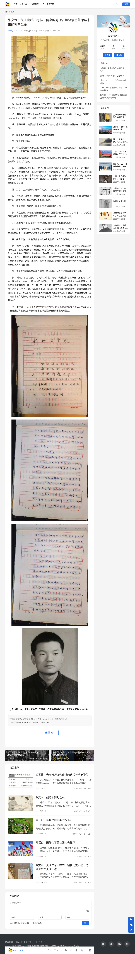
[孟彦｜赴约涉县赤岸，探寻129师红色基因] (105, 154)
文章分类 (23, 4)
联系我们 (9, 942)
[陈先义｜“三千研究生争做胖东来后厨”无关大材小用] (105, 166)
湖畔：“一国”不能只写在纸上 (112, 75)
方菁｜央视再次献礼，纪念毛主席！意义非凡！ (119, 178)
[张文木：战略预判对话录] (20, 803)
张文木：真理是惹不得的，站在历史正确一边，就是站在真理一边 (63, 867)
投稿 (126, 4)
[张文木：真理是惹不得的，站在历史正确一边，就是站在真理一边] (20, 871)
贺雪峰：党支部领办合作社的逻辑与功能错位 (62, 774)
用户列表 (38, 942)
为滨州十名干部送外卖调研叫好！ (119, 117)
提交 (85, 923)
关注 (108, 55)
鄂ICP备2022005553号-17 (50, 946)
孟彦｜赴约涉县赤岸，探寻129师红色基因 (120, 154)
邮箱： (42, 917)
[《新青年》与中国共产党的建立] (105, 191)
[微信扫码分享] (66, 950)
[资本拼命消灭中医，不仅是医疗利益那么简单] (105, 216)
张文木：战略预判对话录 (50, 797)
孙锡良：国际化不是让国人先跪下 (55, 842)
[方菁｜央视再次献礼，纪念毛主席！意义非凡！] (105, 179)
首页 (16, 4)
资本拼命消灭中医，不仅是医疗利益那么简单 (119, 215)
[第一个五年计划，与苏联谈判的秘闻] (105, 142)
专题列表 (35, 4)
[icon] (103, 944)
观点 (47, 30)
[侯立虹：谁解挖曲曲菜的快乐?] (20, 826)
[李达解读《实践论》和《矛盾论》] (105, 228)
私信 (120, 55)
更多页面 (50, 4)
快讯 (43, 4)
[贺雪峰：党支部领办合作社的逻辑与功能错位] (20, 781)
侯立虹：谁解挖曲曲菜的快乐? (53, 820)
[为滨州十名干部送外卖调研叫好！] (105, 117)
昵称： (14, 917)
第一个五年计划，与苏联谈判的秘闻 (119, 141)
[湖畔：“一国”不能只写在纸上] (105, 130)
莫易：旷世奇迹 (119, 201)
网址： (69, 917)
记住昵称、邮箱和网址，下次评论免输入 (27, 923)
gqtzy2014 (12, 30)
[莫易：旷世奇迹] (105, 203)
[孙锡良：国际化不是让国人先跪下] (20, 848)
